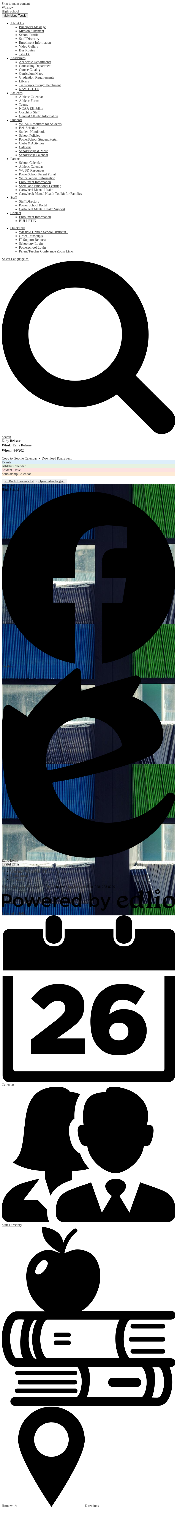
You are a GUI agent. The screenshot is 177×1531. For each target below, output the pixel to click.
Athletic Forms (29, 100)
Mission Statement (31, 31)
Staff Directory (29, 38)
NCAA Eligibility (31, 108)
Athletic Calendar (31, 97)
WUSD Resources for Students (40, 124)
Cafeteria (25, 147)
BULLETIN (27, 221)
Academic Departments (35, 62)
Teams (23, 104)
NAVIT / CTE (29, 89)
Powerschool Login (32, 247)
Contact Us (18, 879)
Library (24, 81)
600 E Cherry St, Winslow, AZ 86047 (27, 887)
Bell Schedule (28, 128)
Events (6, 462)
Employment (19, 875)
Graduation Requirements (36, 77)
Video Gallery (28, 46)
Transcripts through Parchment (40, 85)
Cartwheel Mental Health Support (42, 209)
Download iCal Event (56, 458)
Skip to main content (16, 3)
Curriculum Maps (31, 73)
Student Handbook (32, 131)
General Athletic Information (38, 116)
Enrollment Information (35, 42)
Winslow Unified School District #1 (43, 232)
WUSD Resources (31, 170)
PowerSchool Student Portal (38, 139)
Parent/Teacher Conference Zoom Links (46, 251)
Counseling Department (35, 66)
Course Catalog (29, 69)
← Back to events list (19, 481)
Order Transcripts (31, 236)
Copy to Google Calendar (19, 458)
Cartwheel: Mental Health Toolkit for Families (50, 193)
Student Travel (12, 470)
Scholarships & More (33, 151)
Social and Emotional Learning (40, 186)
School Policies (29, 135)
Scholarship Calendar (33, 155)
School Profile (28, 35)
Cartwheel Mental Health (36, 190)
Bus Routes (27, 50)
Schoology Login (31, 243)
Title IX (24, 54)
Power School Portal (33, 205)
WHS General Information (37, 178)
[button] (17, 23)
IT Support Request (32, 239)
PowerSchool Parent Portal (37, 174)
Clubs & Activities (31, 143)
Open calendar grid (51, 481)
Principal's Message (32, 27)
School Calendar (30, 162)
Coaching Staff (29, 112)
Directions (92, 1506)
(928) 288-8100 (76, 887)
